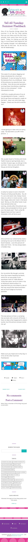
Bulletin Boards (6, 467)
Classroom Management (8, 469)
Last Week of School (7, 482)
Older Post (21, 389)
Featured (4, 474)
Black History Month (7, 464)
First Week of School (13, 474)
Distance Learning (20, 472)
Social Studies (5, 487)
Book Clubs (17, 464)
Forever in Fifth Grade (17, 534)
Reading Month (16, 485)
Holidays (11, 477)
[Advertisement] (14, 430)
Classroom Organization (8, 472)
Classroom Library (17, 467)
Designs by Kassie (16, 535)
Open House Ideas (6, 485)
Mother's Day (17, 482)
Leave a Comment (14, 29)
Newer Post (6, 389)
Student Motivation (16, 487)
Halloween (4, 477)
